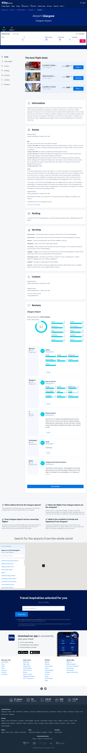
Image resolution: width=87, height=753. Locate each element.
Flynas (46, 680)
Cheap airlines (27, 666)
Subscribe (21, 614)
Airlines (49, 6)
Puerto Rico (4, 714)
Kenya (7, 732)
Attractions (25, 6)
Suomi (68, 723)
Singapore (44, 732)
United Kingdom (5, 726)
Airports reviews (27, 674)
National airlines (27, 668)
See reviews (55, 486)
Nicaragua (71, 711)
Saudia (46, 676)
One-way (16, 34)
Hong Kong (32, 732)
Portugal (41, 723)
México (65, 711)
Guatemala (53, 711)
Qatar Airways (49, 678)
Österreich (30, 723)
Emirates (47, 664)
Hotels (3, 666)
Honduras (59, 711)
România (51, 723)
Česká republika (29, 720)
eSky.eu (34, 738)
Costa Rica (32, 711)
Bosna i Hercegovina (11, 720)
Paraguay (11, 714)
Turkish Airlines (49, 666)
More (62, 6)
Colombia (25, 711)
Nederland (19, 723)
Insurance (4, 670)
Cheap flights (5, 6)
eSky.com (40, 738)
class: (77, 34)
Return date (61, 37)
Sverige (57, 723)
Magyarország (5, 723)
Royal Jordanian (49, 670)
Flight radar (26, 664)
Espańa (50, 720)
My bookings (70, 668)
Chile (13, 711)
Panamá (77, 711)
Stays (13, 6)
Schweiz (73, 723)
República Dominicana (42, 711)
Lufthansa (47, 672)
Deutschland (43, 720)
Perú (81, 711)
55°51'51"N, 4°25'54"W (33, 205)
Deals (18, 6)
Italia (75, 720)
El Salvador (19, 711)
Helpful (48, 372)
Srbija (46, 723)
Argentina (4, 711)
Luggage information (29, 676)
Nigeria (16, 732)
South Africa (22, 732)
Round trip (6, 34)
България (21, 720)
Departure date (48, 37)
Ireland (71, 720)
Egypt (3, 732)
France (55, 720)
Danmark (36, 720)
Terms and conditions (73, 666)
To (24, 37)
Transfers (33, 6)
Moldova (12, 723)
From (3, 37)
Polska (36, 723)
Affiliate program (71, 664)
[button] (43, 565)
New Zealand (58, 732)
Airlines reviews (27, 670)
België (3, 720)
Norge (24, 723)
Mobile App (41, 6)
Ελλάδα (60, 720)
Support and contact (72, 672)
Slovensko (62, 723)
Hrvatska (65, 720)
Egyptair (47, 662)
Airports (56, 6)
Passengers (75, 37)
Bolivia (9, 711)
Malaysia (38, 732)
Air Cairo (47, 674)
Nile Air (47, 668)
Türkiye (50, 732)
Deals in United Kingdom (7, 552)
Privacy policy (70, 670)
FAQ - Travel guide (28, 678)
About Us (69, 662)
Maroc (12, 732)
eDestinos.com (48, 738)
